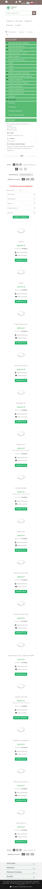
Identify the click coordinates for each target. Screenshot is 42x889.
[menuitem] (9, 21)
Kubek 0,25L (21, 531)
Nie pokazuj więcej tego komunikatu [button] (22, 886)
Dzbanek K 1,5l (21, 403)
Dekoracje (19, 21)
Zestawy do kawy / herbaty (18, 83)
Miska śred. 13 (21, 823)
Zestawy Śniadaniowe (16, 89)
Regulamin (28, 21)
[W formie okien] (16, 169)
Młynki (11, 63)
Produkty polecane (15, 111)
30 (28, 179)
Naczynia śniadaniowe (17, 46)
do (20, 190)
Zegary (11, 66)
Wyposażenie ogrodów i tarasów (20, 76)
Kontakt (18, 25)
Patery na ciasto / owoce (18, 53)
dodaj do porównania (22, 252)
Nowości (12, 96)
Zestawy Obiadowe (16, 86)
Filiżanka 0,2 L (20, 444)
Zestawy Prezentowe (16, 93)
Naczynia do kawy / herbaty (19, 43)
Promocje (12, 107)
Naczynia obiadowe (16, 50)
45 (32, 179)
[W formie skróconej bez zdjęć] (25, 169)
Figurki (11, 69)
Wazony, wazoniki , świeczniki (19, 73)
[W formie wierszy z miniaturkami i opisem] (21, 169)
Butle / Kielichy (14, 56)
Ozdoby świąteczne (16, 79)
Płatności (9, 25)
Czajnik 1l (21, 241)
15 (23, 179)
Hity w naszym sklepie (16, 115)
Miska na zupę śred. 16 (21, 782)
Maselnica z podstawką (21, 740)
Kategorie (9, 21)
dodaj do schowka (22, 255)
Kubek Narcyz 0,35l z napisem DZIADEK (21, 655)
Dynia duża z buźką (21, 365)
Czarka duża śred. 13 (21, 324)
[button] (32, 3)
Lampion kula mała (21, 697)
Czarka (21, 283)
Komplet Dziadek (21, 488)
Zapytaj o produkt (20, 717)
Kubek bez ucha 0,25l (21, 573)
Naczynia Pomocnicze (17, 60)
